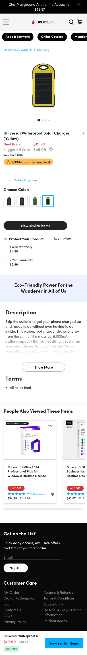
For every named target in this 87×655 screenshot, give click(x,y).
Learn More (62, 238)
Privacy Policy (15, 621)
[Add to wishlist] (83, 132)
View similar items (35, 225)
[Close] (79, 4)
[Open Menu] (7, 22)
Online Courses (52, 36)
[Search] (71, 22)
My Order (11, 592)
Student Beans (55, 620)
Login (8, 603)
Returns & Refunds (58, 592)
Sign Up (15, 568)
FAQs (8, 615)
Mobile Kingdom (25, 180)
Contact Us (12, 609)
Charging (43, 50)
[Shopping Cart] (79, 22)
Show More (43, 367)
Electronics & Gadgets (18, 50)
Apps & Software (18, 36)
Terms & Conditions (59, 597)
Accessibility (53, 603)
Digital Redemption (19, 597)
